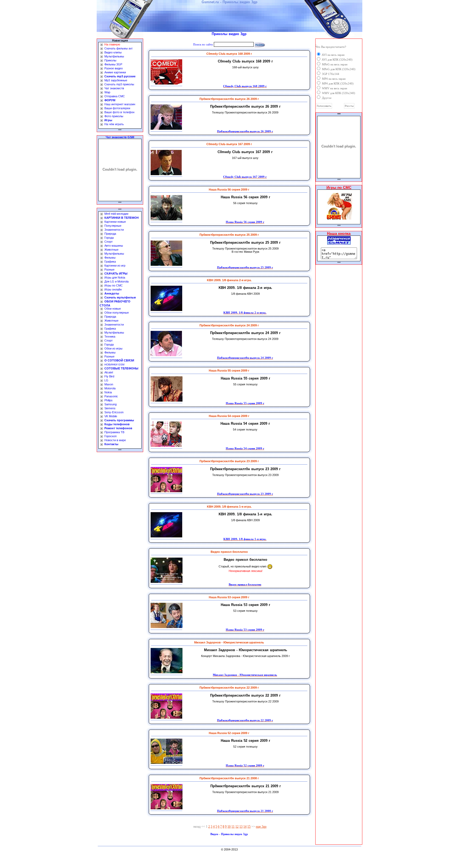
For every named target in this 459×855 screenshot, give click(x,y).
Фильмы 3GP (113, 64)
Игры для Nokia (114, 277)
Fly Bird (109, 376)
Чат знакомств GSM (120, 137)
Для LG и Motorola (116, 281)
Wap (107, 92)
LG (106, 380)
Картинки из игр (114, 265)
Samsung (110, 404)
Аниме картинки (115, 72)
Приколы (110, 60)
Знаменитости (114, 229)
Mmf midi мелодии (116, 213)
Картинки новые (115, 221)
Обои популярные (116, 312)
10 (229, 826)
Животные (111, 249)
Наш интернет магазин (119, 104)
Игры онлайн (113, 289)
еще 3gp (261, 826)
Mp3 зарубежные (115, 80)
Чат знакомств (114, 88)
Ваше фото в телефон (119, 112)
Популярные (112, 225)
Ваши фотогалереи (117, 108)
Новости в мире (115, 440)
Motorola (110, 388)
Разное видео (113, 68)
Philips (108, 400)
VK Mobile (110, 416)
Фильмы (110, 257)
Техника (109, 336)
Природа (110, 233)
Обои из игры (113, 348)
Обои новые (112, 308)
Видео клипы (113, 52)
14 (244, 826)
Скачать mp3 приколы (119, 84)
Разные (109, 269)
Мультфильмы (114, 56)
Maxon (108, 384)
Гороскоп (110, 436)
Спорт (108, 241)
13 (241, 826)
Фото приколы (113, 116)
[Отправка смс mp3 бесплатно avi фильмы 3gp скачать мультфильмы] (339, 243)
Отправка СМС (114, 96)
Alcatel (108, 372)
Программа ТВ (114, 432)
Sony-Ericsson (114, 412)
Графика (110, 261)
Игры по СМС (113, 285)
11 (233, 826)
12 (237, 826)
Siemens (110, 408)
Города (109, 237)
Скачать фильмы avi (118, 48)
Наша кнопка (339, 233)
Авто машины (113, 245)
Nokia (108, 392)
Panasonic (111, 396)
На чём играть (114, 124)
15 (248, 826)
